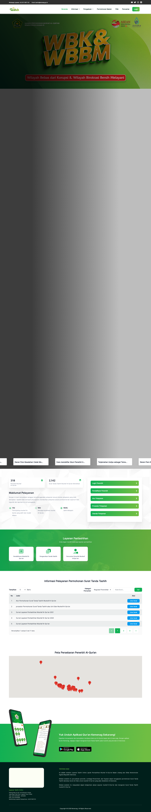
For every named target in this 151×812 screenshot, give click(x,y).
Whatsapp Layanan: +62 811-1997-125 (19, 2)
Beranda (65, 9)
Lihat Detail (133, 601)
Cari (138, 590)
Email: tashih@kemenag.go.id (40, 2)
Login (136, 9)
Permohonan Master (104, 9)
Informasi (74, 9)
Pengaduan (87, 9)
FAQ (116, 9)
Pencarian (125, 9)
